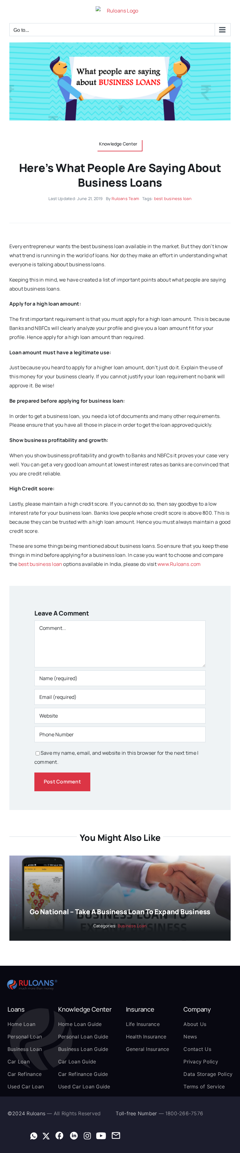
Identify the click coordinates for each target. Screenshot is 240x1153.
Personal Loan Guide (83, 1036)
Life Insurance (143, 1024)
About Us (194, 1024)
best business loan (173, 198)
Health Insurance (146, 1036)
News (190, 1036)
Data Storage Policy (207, 1074)
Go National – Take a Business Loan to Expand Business (120, 911)
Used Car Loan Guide (84, 1086)
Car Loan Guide (77, 1061)
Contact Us (197, 1049)
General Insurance (147, 1049)
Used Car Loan (26, 1086)
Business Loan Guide (83, 1049)
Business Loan (132, 926)
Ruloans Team (125, 198)
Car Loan (19, 1061)
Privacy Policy (200, 1061)
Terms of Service (204, 1086)
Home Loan (21, 1024)
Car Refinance (25, 1074)
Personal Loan (25, 1036)
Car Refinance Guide (83, 1074)
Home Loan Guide (80, 1024)
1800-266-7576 (184, 1113)
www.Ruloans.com (179, 564)
